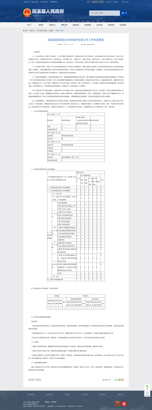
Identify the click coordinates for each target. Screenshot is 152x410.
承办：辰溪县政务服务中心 (30, 404)
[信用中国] (124, 404)
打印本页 (31, 380)
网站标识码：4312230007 (75, 406)
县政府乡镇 (120, 394)
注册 (127, 2)
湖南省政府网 (35, 2)
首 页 (29, 25)
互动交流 (99, 25)
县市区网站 (85, 394)
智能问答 (147, 395)
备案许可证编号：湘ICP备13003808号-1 (34, 406)
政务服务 (111, 25)
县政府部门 (102, 394)
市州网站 (67, 394)
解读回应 (76, 25)
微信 (147, 389)
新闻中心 (52, 25)
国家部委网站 (31, 394)
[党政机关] (117, 404)
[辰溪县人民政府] (43, 12)
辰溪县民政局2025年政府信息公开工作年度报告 (76, 40)
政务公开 (64, 25)
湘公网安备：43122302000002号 (57, 406)
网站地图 (53, 402)
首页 (26, 30)
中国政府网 (26, 2)
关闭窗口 (38, 380)
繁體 (88, 2)
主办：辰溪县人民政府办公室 (31, 402)
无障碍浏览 (95, 2)
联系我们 (47, 402)
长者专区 (101, 2)
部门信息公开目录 (42, 30)
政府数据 (88, 25)
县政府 (40, 25)
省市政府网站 (49, 394)
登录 (123, 2)
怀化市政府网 (44, 2)
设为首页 (108, 2)
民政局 (51, 30)
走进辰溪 (123, 25)
